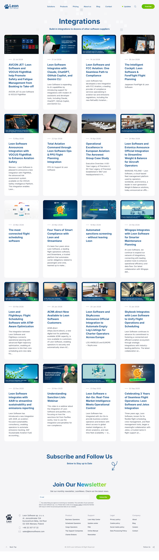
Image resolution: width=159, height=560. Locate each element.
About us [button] (87, 6)
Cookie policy (115, 523)
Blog (98, 6)
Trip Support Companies (74, 531)
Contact (108, 6)
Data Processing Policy (118, 531)
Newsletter (92, 534)
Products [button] (64, 6)
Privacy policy (78, 505)
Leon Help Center (94, 519)
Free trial (148, 6)
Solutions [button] (51, 6)
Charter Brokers (71, 534)
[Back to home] (11, 6)
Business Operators (72, 519)
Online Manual (93, 531)
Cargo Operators (71, 527)
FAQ (89, 527)
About (134, 519)
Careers (135, 527)
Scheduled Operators (73, 523)
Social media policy (117, 527)
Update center (93, 523)
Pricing (76, 6)
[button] (126, 6)
